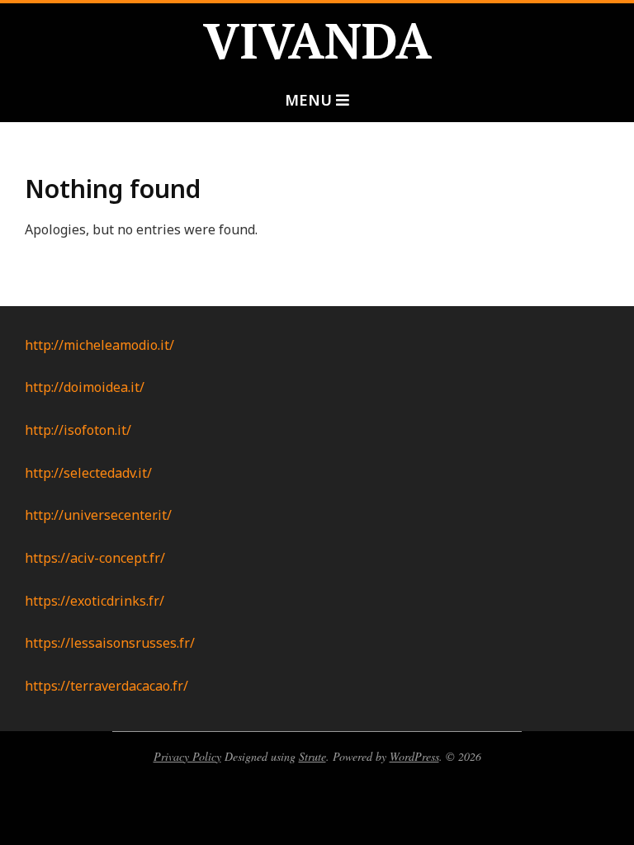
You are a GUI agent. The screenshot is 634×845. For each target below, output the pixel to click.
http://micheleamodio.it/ (99, 345)
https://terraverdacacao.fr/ (106, 686)
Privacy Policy (187, 756)
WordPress (414, 756)
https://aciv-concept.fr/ (95, 558)
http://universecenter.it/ (98, 515)
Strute (312, 756)
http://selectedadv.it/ (88, 473)
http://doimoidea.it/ (84, 387)
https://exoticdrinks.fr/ (94, 601)
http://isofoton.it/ (78, 430)
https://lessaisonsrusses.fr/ (110, 643)
